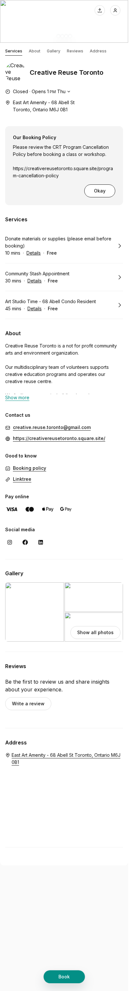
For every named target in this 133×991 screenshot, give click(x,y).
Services (13, 51)
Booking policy (29, 468)
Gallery (53, 51)
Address (98, 51)
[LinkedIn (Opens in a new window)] (40, 542)
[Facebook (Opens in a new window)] (25, 542)
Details (33, 253)
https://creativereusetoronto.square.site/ (59, 438)
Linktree (22, 479)
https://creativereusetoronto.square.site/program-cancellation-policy (63, 172)
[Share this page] (100, 10)
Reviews (75, 51)
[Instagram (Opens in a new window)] (9, 542)
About (34, 51)
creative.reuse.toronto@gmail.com (52, 427)
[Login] (115, 10)
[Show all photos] (64, 21)
